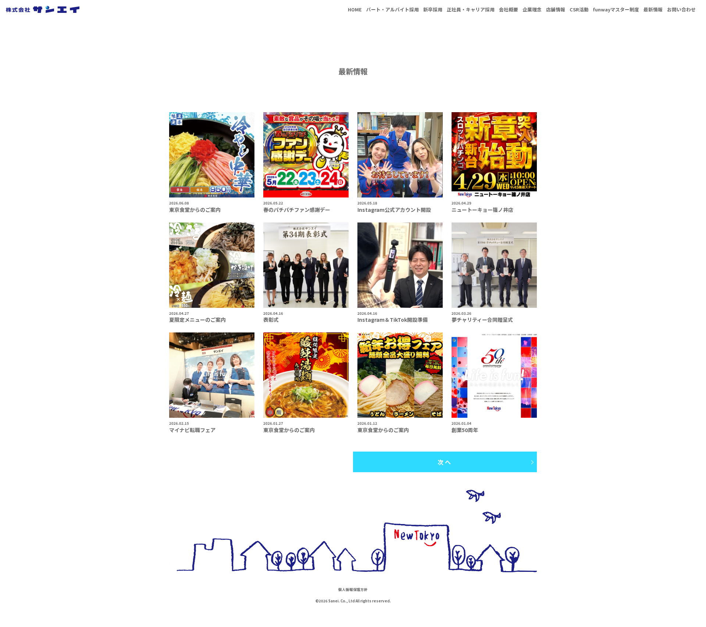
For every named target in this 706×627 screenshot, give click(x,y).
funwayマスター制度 (616, 9)
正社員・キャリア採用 (471, 9)
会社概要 (508, 9)
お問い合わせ (681, 9)
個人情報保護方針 (353, 589)
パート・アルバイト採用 (392, 9)
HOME (355, 9)
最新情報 (653, 9)
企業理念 (532, 9)
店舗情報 (555, 9)
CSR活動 (579, 9)
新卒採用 (432, 9)
